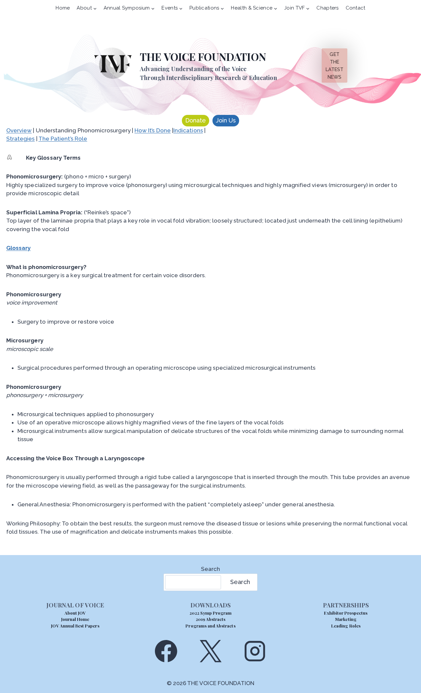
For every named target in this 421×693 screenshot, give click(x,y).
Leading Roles (345, 625)
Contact (355, 8)
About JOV (75, 613)
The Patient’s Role (62, 138)
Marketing (345, 619)
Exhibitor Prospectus (345, 613)
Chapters (327, 8)
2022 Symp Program (210, 613)
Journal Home (75, 619)
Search (210, 569)
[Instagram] (255, 651)
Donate (195, 120)
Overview (19, 130)
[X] (210, 651)
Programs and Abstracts (210, 625)
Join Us (226, 120)
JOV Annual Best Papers (75, 625)
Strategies (20, 138)
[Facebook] (166, 651)
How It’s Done (153, 130)
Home (63, 8)
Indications (188, 130)
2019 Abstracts (211, 619)
